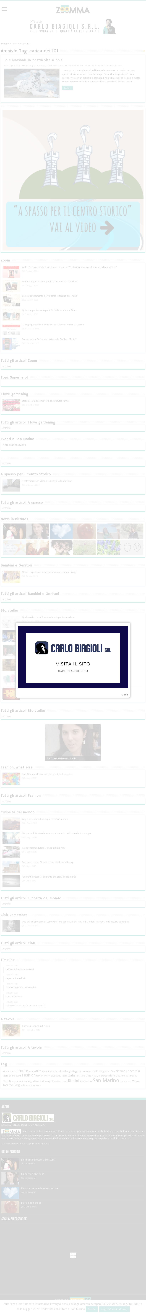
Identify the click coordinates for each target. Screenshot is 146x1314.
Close (125, 694)
